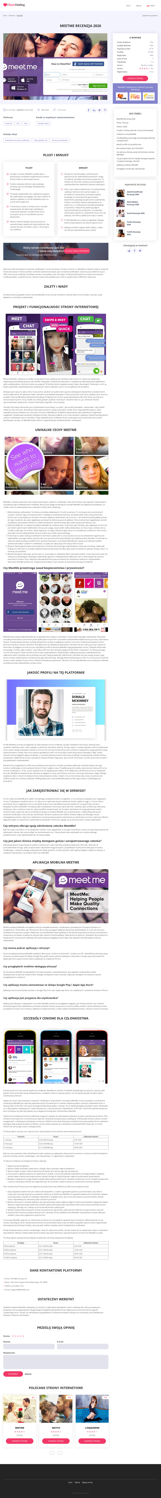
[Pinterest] (105, 110)
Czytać (19, 1435)
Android (8, 123)
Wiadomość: (9, 1353)
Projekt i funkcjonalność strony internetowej (135, 130)
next (60, 1453)
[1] (13, 1336)
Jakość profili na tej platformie (129, 144)
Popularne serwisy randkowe (17, 140)
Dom (128, 5)
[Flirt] (135, 96)
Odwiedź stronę (135, 78)
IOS (18, 123)
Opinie (138, 5)
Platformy (8, 117)
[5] (23, 1336)
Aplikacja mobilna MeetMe (127, 165)
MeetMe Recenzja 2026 (126, 119)
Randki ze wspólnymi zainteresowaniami (55, 117)
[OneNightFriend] (149, 96)
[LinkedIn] (94, 110)
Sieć (25, 123)
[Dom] (15, 5)
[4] (20, 1336)
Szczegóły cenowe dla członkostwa (131, 169)
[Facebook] (89, 110)
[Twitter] (99, 110)
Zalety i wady (122, 126)
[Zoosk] (120, 213)
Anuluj (28, 1374)
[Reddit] (129, 251)
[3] (18, 1336)
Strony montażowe (60, 140)
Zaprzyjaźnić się (40, 140)
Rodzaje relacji (10, 134)
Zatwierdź (13, 1374)
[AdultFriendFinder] (120, 193)
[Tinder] (120, 223)
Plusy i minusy (122, 123)
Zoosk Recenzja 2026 (136, 213)
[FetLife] (120, 233)
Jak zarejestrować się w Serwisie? (130, 148)
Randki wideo (43, 123)
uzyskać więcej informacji (77, 251)
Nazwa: (7, 1341)
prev (51, 1453)
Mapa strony (87, 1482)
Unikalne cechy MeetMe (126, 134)
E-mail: (60, 1341)
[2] (15, 1336)
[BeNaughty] (122, 96)
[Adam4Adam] (120, 203)
